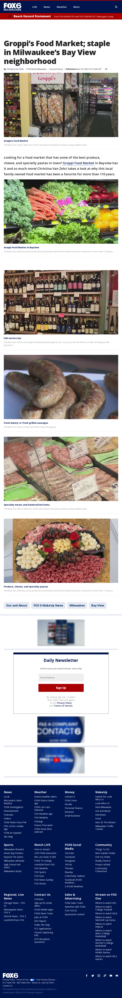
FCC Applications (42, 928)
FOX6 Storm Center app (44, 802)
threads (104, 975)
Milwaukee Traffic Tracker (104, 827)
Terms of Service (63, 705)
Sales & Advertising (73, 896)
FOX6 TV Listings (43, 860)
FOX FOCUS (71, 910)
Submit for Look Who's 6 (103, 798)
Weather (40, 792)
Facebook (70, 856)
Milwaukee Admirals (14, 860)
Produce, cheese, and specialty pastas (26, 586)
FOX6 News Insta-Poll (15, 822)
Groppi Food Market (78, 163)
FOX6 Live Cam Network (42, 808)
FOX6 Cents (71, 800)
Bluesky (69, 872)
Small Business (72, 815)
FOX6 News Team (43, 913)
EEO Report (40, 920)
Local (6, 796)
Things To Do (102, 849)
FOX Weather (41, 817)
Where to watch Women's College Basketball (104, 943)
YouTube (69, 853)
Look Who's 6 (102, 803)
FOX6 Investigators (13, 807)
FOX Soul (39, 875)
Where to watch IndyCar (103, 925)
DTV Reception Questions (42, 940)
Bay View (97, 605)
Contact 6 (70, 796)
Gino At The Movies (105, 822)
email (116, 975)
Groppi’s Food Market (16, 140)
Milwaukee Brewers (14, 849)
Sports (8, 845)
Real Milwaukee (103, 807)
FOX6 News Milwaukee (37, 69)
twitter (92, 975)
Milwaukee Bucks (13, 871)
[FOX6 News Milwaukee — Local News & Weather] (14, 7)
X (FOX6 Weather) (74, 886)
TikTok (68, 864)
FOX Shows (40, 883)
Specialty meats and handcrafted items (27, 504)
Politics (7, 818)
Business (69, 811)
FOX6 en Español (12, 832)
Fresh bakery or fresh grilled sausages (26, 422)
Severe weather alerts (45, 796)
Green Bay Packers (13, 853)
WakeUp (101, 792)
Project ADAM (102, 864)
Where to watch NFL (106, 902)
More (76, 6)
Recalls (68, 804)
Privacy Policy (64, 702)
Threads (69, 868)
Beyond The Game (13, 856)
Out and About (56, 69)
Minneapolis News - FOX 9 (14, 911)
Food (98, 818)
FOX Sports (40, 872)
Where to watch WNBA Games (103, 951)
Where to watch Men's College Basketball (103, 933)
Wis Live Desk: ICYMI (45, 856)
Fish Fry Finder (102, 856)
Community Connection (101, 870)
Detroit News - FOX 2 (15, 916)
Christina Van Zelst (15, 69)
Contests (39, 899)
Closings (38, 821)
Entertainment (11, 810)
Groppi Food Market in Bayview (21, 247)
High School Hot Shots (12, 866)
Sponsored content (75, 914)
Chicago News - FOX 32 (14, 904)
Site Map (8, 836)
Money (70, 792)
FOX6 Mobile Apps (43, 909)
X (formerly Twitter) (75, 875)
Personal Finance (73, 808)
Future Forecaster (43, 825)
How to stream (42, 849)
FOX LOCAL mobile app (14, 827)
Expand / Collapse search (116, 7)
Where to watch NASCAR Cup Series (105, 919)
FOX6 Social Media (73, 846)
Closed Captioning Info (43, 934)
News (8, 792)
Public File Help (42, 924)
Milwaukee (77, 605)
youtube (110, 975)
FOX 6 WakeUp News (48, 605)
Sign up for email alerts (43, 904)
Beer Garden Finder (105, 853)
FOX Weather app (43, 813)
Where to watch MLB (106, 913)
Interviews (100, 814)
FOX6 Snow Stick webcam (43, 830)
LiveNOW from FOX (44, 864)
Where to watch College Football (103, 908)
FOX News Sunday (43, 879)
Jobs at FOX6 (41, 917)
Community (103, 845)
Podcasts (8, 814)
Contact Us (42, 894)
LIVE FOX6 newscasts (45, 853)
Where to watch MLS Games (106, 958)
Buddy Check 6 (103, 860)
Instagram (70, 860)
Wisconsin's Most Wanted (13, 802)
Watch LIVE (42, 845)
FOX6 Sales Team (74, 902)
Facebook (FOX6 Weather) (73, 881)
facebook (86, 975)
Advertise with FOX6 (75, 906)
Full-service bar (12, 338)
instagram (98, 975)
